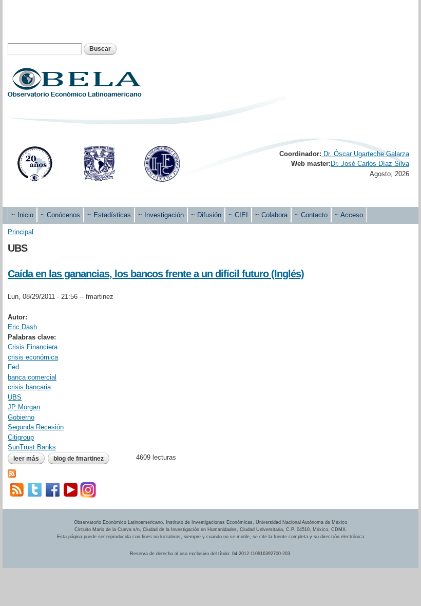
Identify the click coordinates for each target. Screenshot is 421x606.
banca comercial (32, 377)
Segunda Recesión (36, 427)
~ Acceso (349, 215)
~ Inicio (22, 215)
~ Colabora (271, 215)
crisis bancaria (29, 387)
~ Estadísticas (109, 215)
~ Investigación (161, 215)
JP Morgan (24, 407)
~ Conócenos (60, 215)
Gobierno (21, 417)
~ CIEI (238, 215)
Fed (13, 367)
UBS (15, 397)
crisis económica (33, 357)
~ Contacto (311, 215)
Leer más (29, 458)
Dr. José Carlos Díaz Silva (370, 163)
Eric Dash (22, 327)
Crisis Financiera (33, 347)
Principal (20, 232)
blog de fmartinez (78, 458)
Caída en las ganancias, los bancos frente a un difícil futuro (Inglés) (156, 273)
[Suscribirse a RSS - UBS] (12, 472)
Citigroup (21, 437)
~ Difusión (206, 215)
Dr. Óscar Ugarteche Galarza (365, 154)
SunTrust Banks (32, 447)
